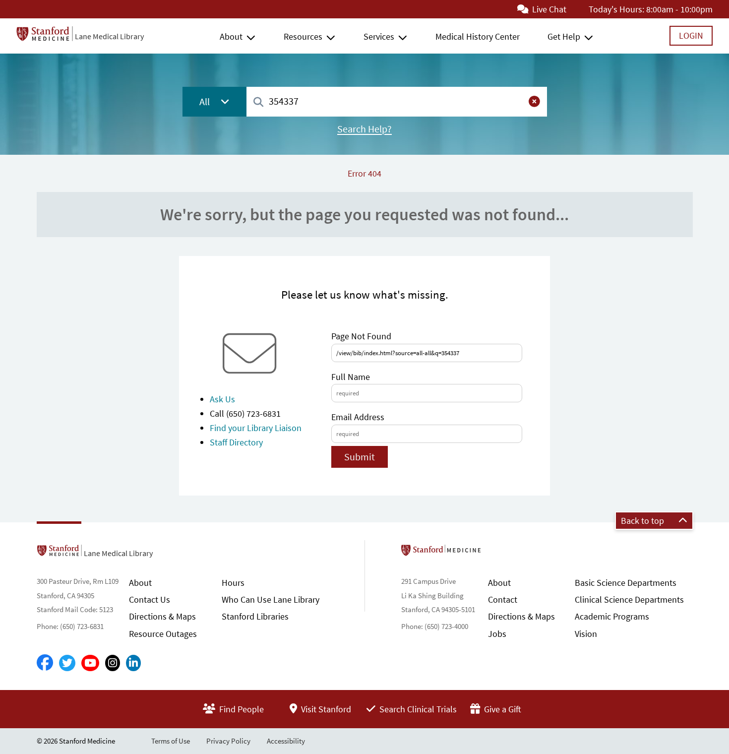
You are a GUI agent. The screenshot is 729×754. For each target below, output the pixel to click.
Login (691, 35)
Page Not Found (361, 336)
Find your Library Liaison (256, 428)
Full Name (350, 376)
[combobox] (396, 101)
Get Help (563, 36)
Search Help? (364, 129)
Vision (586, 633)
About (231, 36)
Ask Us (222, 399)
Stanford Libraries (255, 616)
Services (379, 36)
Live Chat (548, 9)
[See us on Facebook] (45, 663)
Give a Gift (501, 709)
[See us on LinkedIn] (133, 663)
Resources (303, 36)
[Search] (258, 102)
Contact (502, 599)
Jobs (497, 633)
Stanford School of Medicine (498, 553)
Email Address (357, 417)
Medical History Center (477, 36)
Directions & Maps (162, 616)
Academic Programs (612, 616)
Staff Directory (236, 442)
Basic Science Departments (625, 582)
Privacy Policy (228, 741)
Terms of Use (170, 741)
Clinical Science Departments (629, 599)
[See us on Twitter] (67, 663)
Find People (240, 709)
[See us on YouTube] (90, 663)
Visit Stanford (325, 709)
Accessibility (286, 741)
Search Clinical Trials (417, 709)
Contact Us (149, 599)
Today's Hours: (616, 9)
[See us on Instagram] (112, 663)
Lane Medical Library (109, 36)
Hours (233, 582)
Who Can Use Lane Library (270, 599)
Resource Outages (163, 633)
